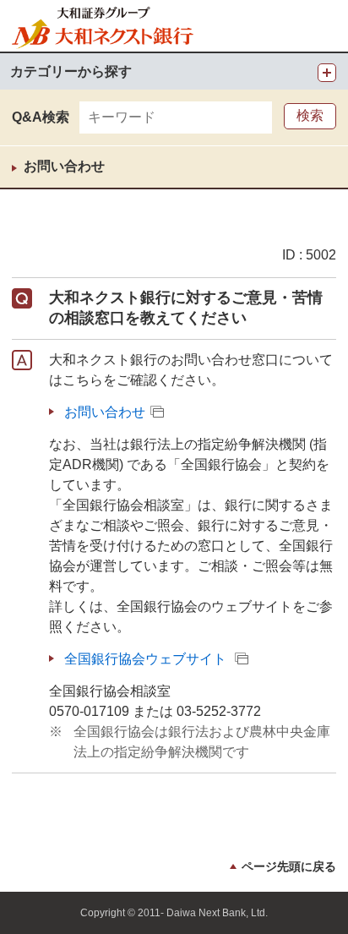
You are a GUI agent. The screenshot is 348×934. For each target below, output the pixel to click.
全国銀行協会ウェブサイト (145, 659)
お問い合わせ (64, 166)
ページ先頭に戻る (289, 866)
